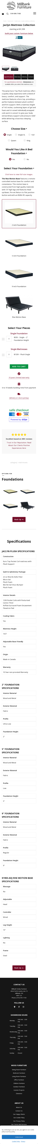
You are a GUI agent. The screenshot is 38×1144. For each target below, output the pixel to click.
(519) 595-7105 (21, 998)
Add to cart (19, 366)
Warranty (17, 77)
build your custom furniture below (19, 33)
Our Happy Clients (19, 1114)
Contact (30, 77)
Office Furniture (19, 1080)
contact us (19, 1111)
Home (4, 21)
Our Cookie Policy (19, 1117)
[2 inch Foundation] (10, 491)
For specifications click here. (14, 82)
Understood (19, 1137)
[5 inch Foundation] (27, 491)
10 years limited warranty (19, 377)
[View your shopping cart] (3, 13)
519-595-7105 (15, 13)
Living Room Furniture (19, 1076)
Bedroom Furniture (19, 1073)
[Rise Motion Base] (27, 506)
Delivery (24, 77)
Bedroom (10, 21)
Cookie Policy (16, 1141)
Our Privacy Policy (19, 1121)
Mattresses (17, 21)
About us (19, 1107)
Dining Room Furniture (19, 1070)
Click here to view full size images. (19, 174)
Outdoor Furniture (19, 1087)
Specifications (8, 77)
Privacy (23, 1141)
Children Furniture (19, 1083)
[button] (8, 13)
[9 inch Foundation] (10, 506)
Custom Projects (19, 1090)
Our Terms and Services (19, 1124)
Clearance (19, 1093)
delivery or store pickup (19, 398)
